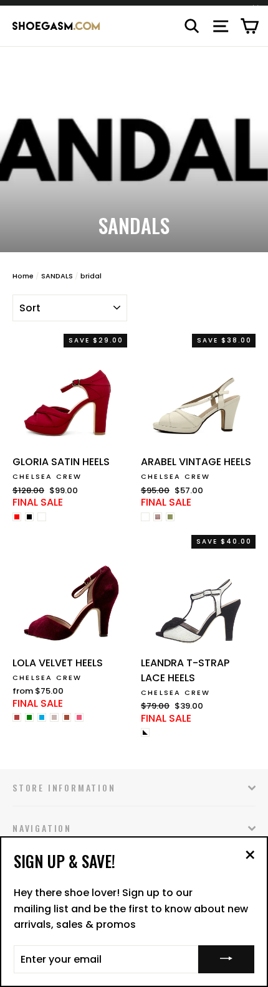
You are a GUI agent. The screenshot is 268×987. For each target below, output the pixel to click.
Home (23, 276)
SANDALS (57, 276)
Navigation (42, 827)
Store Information (64, 787)
